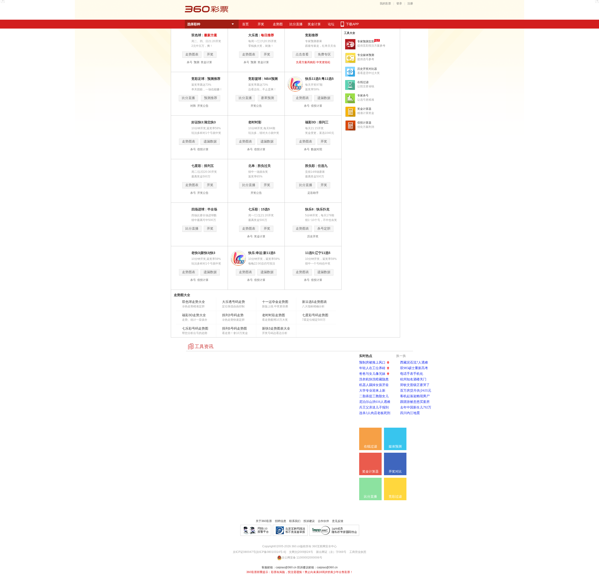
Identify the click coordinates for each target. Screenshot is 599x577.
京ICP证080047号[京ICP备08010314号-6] (259, 552)
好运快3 (197, 122)
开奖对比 (395, 471)
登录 (399, 3)
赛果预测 (267, 98)
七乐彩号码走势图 (195, 328)
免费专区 (324, 54)
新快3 (205, 253)
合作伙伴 (323, 521)
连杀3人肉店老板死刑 (374, 413)
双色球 (196, 35)
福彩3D (310, 122)
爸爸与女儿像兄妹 (372, 373)
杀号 (190, 62)
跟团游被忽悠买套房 (415, 402)
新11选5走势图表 (314, 302)
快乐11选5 (313, 79)
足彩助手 (313, 193)
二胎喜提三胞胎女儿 (374, 396)
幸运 (259, 253)
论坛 (331, 24)
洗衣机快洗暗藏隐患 (374, 379)
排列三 (324, 122)
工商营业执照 (357, 552)
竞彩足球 (198, 79)
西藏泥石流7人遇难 (414, 362)
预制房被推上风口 (372, 362)
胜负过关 (264, 166)
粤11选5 (327, 79)
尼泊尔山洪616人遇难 (374, 402)
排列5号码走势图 (234, 328)
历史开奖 (313, 236)
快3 (212, 253)
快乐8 (309, 209)
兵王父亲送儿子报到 (374, 407)
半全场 (212, 209)
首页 (245, 24)
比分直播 (296, 24)
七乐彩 (253, 209)
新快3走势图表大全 (276, 328)
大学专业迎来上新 (372, 390)
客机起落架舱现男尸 (415, 396)
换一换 (400, 356)
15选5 (265, 209)
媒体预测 (395, 446)
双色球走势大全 (193, 302)
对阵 (193, 105)
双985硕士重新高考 (414, 368)
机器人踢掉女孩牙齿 (374, 385)
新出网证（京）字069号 (330, 552)
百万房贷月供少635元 (415, 390)
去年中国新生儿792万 (415, 407)
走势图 (278, 24)
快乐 (251, 253)
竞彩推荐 (311, 35)
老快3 (195, 253)
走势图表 (191, 54)
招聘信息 (280, 521)
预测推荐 (213, 79)
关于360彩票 (264, 521)
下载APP (352, 24)
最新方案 (210, 35)
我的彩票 (385, 3)
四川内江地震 (410, 413)
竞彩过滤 (395, 496)
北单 (251, 166)
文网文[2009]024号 (300, 552)
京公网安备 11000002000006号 (302, 557)
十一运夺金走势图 (275, 302)
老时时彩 (254, 122)
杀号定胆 (323, 228)
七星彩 (196, 166)
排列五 (209, 166)
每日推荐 (267, 35)
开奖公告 (202, 105)
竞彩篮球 (254, 79)
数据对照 (316, 149)
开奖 (261, 24)
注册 (410, 3)
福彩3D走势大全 (194, 315)
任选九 (323, 166)
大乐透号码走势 (233, 302)
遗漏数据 (323, 98)
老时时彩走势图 (273, 315)
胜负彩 (310, 166)
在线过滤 (370, 446)
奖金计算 (314, 24)
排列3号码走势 (233, 315)
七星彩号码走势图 (315, 315)
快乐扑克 (322, 209)
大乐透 (253, 35)
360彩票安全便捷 (206, 10)
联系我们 (294, 521)
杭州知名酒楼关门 (413, 379)
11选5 (309, 253)
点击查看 (302, 54)
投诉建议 (309, 521)
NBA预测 (271, 79)
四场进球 (198, 209)
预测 (197, 62)
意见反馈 (337, 521)
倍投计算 (316, 105)
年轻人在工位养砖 (372, 368)
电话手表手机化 (411, 373)
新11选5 (269, 253)
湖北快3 (210, 122)
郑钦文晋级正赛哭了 (415, 385)
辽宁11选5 (322, 253)
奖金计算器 (370, 471)
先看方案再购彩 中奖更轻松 (313, 62)
